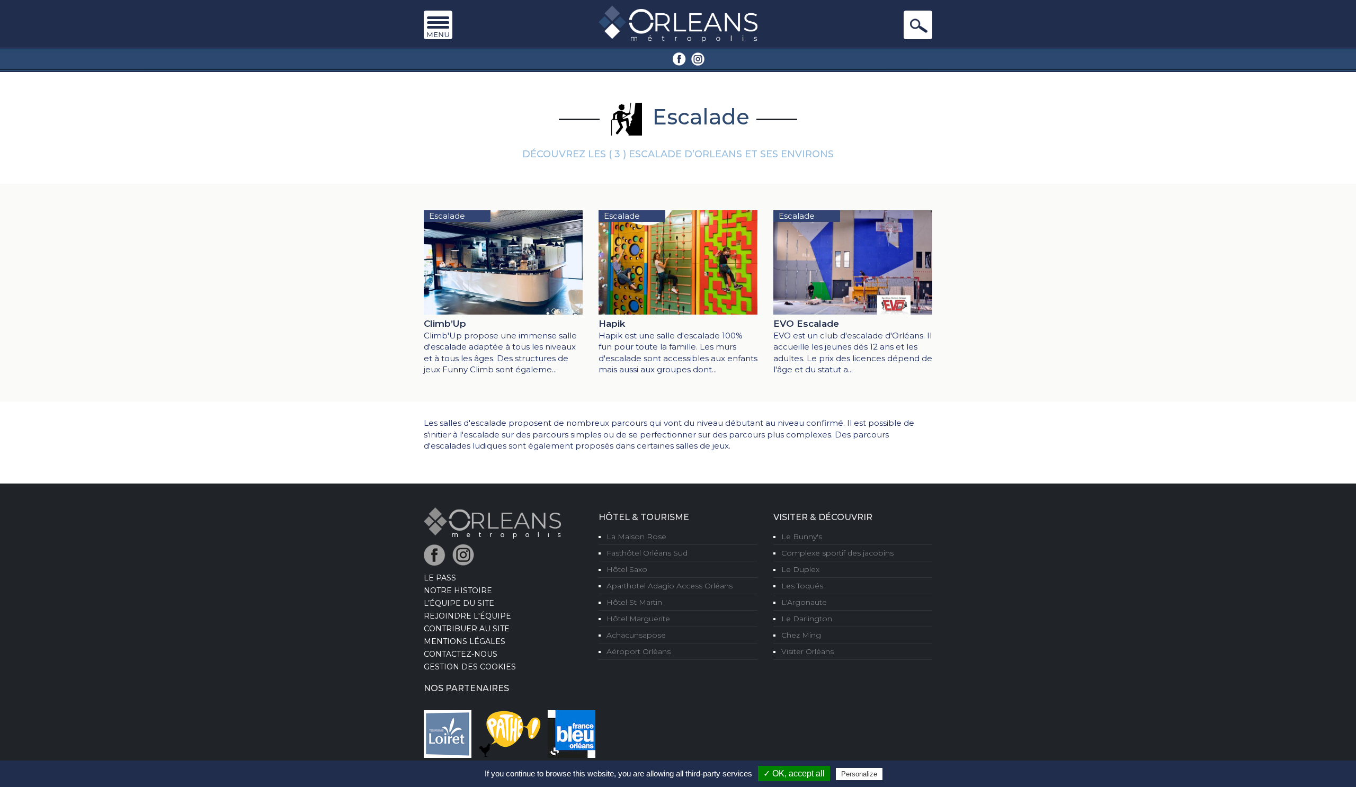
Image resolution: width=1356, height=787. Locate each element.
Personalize (859, 774)
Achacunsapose (636, 635)
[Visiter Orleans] (678, 23)
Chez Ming (801, 635)
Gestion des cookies (470, 667)
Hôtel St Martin (634, 602)
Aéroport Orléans (638, 651)
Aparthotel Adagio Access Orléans (669, 586)
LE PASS (440, 578)
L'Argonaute (804, 602)
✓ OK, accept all (794, 773)
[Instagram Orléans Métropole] (697, 58)
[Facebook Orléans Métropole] (679, 58)
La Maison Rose (636, 536)
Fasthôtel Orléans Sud (647, 553)
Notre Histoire (458, 590)
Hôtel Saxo (626, 569)
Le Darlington (806, 618)
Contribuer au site (467, 628)
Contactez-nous (460, 654)
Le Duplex (800, 569)
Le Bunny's (801, 536)
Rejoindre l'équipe (467, 616)
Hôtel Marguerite (638, 618)
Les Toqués (802, 586)
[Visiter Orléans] (492, 522)
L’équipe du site (459, 603)
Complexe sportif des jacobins (837, 553)
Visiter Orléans (807, 651)
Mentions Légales (464, 641)
